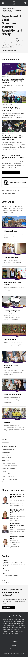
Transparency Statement (8, 468)
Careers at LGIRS (6, 458)
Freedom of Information (8, 474)
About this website (14, 649)
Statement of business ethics (9, 466)
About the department (8, 450)
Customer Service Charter (9, 463)
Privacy (4, 471)
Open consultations (7, 460)
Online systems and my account (10, 191)
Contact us (4, 482)
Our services (5, 442)
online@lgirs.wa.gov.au (9, 575)
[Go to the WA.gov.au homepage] (14, 3)
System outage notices (8, 476)
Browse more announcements (10, 173)
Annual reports (6, 452)
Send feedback (6, 607)
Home (3, 8)
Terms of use (14, 641)
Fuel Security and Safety (8, 193)
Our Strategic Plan (7, 455)
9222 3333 (6, 571)
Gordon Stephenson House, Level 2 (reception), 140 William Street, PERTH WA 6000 (14, 564)
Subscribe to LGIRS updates (9, 479)
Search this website (25, 3)
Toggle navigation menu (3, 3)
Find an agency (10, 8)
